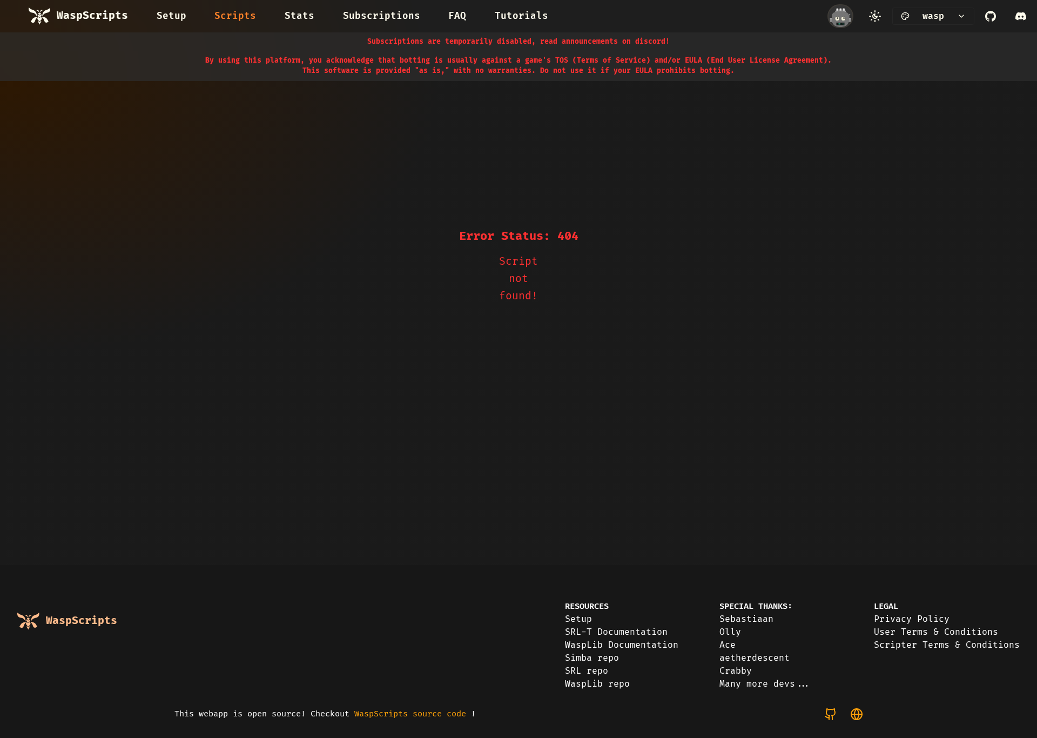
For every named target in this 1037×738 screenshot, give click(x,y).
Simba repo (592, 658)
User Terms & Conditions (936, 632)
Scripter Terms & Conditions (947, 645)
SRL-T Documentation (616, 632)
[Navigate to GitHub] (830, 714)
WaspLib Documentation (621, 645)
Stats (299, 16)
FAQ (457, 16)
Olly (730, 632)
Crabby (735, 671)
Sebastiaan (746, 619)
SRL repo (586, 671)
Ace (727, 645)
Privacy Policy (912, 619)
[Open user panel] (840, 16)
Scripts (235, 16)
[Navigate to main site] (856, 714)
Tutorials (521, 16)
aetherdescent (754, 658)
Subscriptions (381, 16)
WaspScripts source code (410, 714)
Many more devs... (765, 684)
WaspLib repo (597, 684)
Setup (171, 16)
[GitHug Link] (991, 16)
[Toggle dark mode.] (875, 16)
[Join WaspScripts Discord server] (1021, 16)
